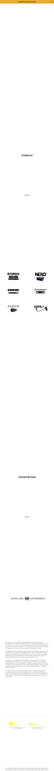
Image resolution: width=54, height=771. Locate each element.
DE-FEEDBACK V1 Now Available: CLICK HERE (27, 1)
